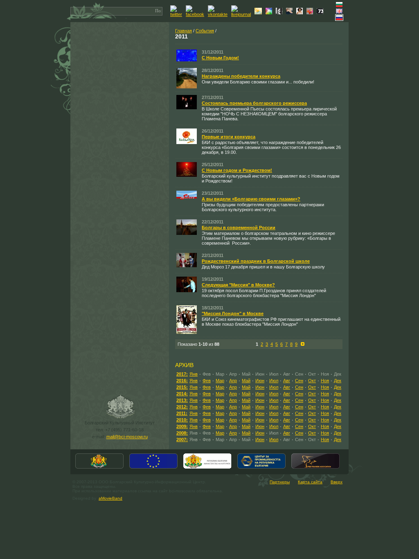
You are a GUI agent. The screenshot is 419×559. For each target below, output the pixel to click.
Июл (273, 380)
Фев (207, 380)
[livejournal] (242, 14)
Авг (286, 380)
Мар (220, 380)
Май (246, 380)
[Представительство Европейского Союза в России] (153, 467)
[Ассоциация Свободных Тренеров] (315, 467)
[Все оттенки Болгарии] (270, 12)
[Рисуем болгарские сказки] (310, 12)
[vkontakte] (219, 14)
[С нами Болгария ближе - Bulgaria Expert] (259, 12)
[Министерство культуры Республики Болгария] (207, 467)
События (205, 30)
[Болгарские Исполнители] (300, 12)
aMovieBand (110, 498)
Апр (233, 380)
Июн (259, 380)
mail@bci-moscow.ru (127, 436)
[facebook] (196, 14)
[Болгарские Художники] (290, 12)
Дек (337, 380)
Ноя (325, 380)
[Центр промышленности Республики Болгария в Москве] (261, 467)
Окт (312, 380)
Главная (183, 30)
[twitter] (177, 14)
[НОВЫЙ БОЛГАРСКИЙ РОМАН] (280, 12)
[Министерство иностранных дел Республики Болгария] (99, 467)
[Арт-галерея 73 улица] (321, 12)
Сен (299, 380)
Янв (193, 374)
